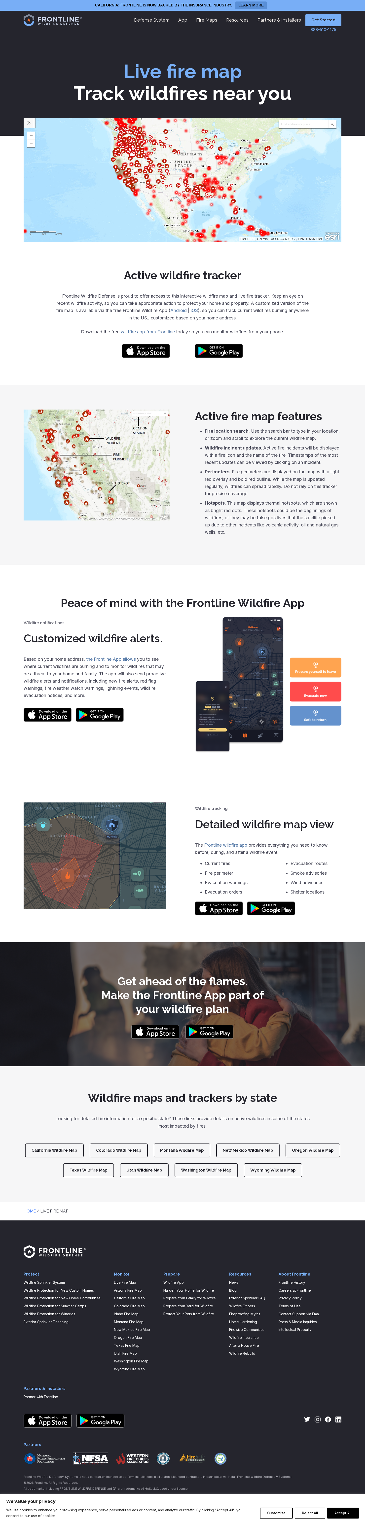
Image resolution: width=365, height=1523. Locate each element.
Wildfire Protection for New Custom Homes (59, 1290)
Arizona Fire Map (128, 1290)
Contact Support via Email (299, 1314)
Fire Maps (206, 20)
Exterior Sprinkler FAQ (247, 1298)
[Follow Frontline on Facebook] (328, 1419)
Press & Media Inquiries (298, 1322)
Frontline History (292, 1282)
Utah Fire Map (125, 1353)
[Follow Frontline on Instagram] (318, 1419)
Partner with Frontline (41, 1397)
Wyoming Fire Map (129, 1369)
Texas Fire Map (127, 1345)
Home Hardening (243, 1322)
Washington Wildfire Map (206, 1170)
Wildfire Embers (242, 1306)
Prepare (171, 1274)
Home (30, 1211)
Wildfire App (173, 1282)
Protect (31, 1274)
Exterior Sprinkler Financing (46, 1322)
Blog (233, 1290)
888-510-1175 (323, 29)
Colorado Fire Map (129, 1306)
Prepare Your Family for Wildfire (189, 1298)
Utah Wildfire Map (144, 1170)
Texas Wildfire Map (89, 1170)
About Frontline (294, 1274)
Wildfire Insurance (244, 1337)
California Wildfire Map (54, 1150)
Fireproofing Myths (244, 1314)
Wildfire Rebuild (242, 1353)
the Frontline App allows (111, 659)
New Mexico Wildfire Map (248, 1150)
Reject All (310, 1513)
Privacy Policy (290, 1298)
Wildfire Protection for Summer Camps (55, 1306)
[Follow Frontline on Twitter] (307, 1419)
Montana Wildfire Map (182, 1150)
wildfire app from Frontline (148, 331)
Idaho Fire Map (126, 1314)
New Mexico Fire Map (132, 1329)
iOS (194, 310)
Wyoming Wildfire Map (273, 1170)
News (233, 1282)
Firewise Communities (246, 1329)
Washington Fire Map (131, 1361)
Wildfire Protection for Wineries (49, 1314)
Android (178, 310)
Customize (276, 1513)
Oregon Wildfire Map (313, 1150)
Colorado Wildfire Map (118, 1150)
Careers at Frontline (295, 1290)
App (182, 20)
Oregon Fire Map (128, 1337)
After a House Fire (244, 1345)
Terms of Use (290, 1306)
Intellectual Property (295, 1329)
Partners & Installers (279, 20)
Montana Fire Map (129, 1322)
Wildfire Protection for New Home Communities (62, 1298)
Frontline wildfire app (225, 845)
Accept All (343, 1513)
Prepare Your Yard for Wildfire (188, 1306)
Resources (237, 20)
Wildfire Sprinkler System (44, 1282)
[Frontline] (52, 21)
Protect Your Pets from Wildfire (188, 1314)
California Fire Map (129, 1298)
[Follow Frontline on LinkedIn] (338, 1419)
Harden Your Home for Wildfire (188, 1290)
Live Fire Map (125, 1282)
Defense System (151, 20)
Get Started (323, 20)
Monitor (122, 1274)
